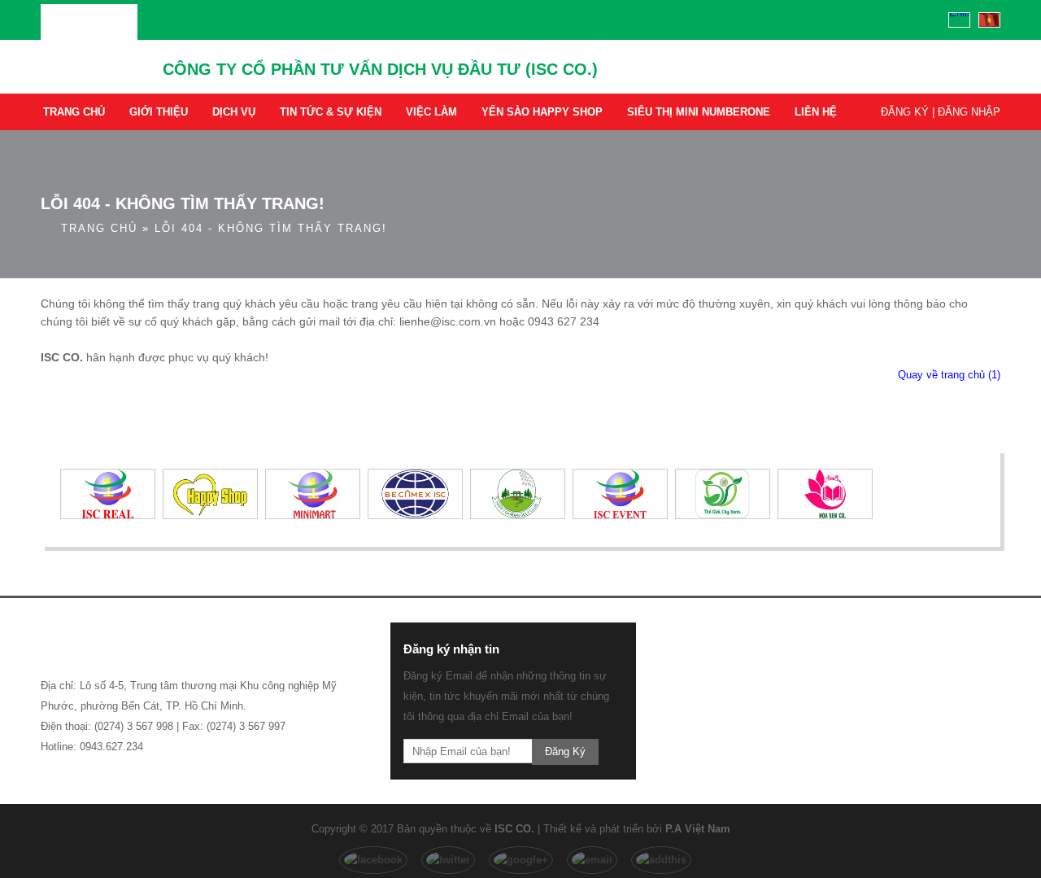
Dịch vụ (233, 112)
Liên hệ (816, 112)
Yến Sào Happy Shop (542, 112)
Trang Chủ (74, 112)
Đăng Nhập (969, 112)
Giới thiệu (158, 112)
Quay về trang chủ (949, 375)
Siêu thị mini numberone (698, 112)
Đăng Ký (905, 112)
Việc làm (431, 112)
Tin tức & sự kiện (330, 112)
